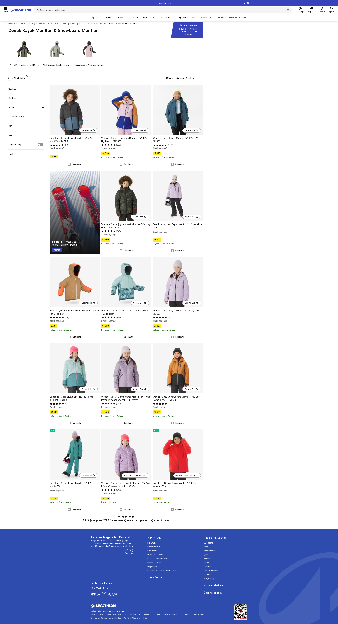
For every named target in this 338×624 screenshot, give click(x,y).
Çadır (206, 555)
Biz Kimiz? (151, 543)
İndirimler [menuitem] (220, 18)
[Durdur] (243, 3)
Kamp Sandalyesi (211, 571)
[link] (57, 250)
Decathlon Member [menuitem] (237, 18)
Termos (207, 575)
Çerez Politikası (148, 614)
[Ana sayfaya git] (20, 10)
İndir (172, 3)
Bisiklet (207, 559)
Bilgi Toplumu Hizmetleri (157, 559)
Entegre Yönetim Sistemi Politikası (162, 571)
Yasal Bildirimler (134, 614)
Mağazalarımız (153, 547)
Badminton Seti (210, 551)
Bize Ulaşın (152, 551)
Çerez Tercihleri (198, 614)
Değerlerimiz (152, 567)
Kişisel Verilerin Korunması (116, 614)
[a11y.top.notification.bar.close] (248, 3)
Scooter (207, 567)
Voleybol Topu (210, 578)
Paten (206, 563)
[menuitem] (97, 18)
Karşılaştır (76, 164)
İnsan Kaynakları (154, 563)
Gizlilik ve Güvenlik (163, 614)
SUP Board (208, 543)
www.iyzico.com (118, 611)
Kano (206, 547)
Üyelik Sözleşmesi (155, 555)
